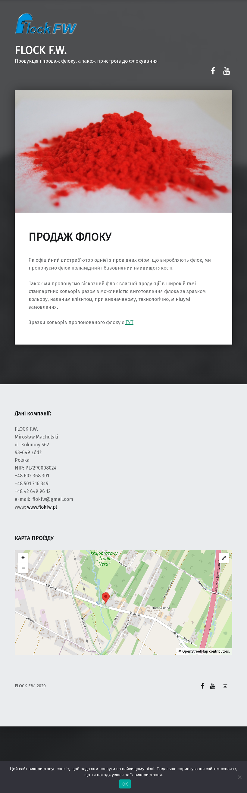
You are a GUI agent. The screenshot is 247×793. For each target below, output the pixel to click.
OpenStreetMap (195, 651)
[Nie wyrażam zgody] (239, 777)
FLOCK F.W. (41, 50)
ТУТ (129, 322)
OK (125, 784)
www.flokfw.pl (42, 507)
